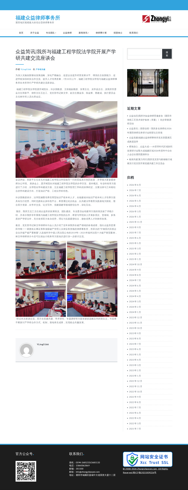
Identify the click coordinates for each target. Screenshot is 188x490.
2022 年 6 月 (135, 412)
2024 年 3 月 (135, 301)
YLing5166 (26, 69)
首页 (21, 32)
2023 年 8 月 (135, 338)
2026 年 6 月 (135, 195)
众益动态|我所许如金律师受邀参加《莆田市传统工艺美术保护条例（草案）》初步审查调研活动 (149, 119)
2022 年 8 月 (135, 402)
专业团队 (50, 32)
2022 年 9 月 (135, 396)
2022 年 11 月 (135, 386)
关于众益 (34, 32)
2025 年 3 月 (135, 248)
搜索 (167, 54)
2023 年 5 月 (135, 354)
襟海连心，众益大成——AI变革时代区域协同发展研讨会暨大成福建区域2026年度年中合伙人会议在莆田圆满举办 (149, 150)
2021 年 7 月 (135, 428)
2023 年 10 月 (135, 328)
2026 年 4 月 (135, 206)
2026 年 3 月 (135, 211)
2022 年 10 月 (135, 391)
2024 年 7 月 (135, 280)
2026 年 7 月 (135, 190)
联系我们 (133, 32)
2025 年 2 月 (135, 253)
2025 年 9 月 (135, 227)
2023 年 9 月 (135, 333)
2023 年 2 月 (135, 370)
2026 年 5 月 (135, 200)
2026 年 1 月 (135, 216)
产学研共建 (40, 69)
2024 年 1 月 (135, 312)
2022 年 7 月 (135, 407)
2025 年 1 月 (135, 259)
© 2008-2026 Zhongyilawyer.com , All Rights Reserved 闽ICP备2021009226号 (145, 470)
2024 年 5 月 (135, 290)
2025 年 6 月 (135, 238)
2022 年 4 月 (135, 418)
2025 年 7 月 (135, 232)
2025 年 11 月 (135, 222)
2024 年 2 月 (135, 306)
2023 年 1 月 (135, 375)
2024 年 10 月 (135, 264)
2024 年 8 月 (135, 275)
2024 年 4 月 (135, 296)
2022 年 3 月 (135, 423)
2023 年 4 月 (135, 359)
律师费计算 (101, 32)
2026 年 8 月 (135, 184)
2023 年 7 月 (135, 344)
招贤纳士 (118, 32)
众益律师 (67, 32)
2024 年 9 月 (135, 269)
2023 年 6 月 (135, 349)
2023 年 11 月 (135, 322)
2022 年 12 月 (135, 381)
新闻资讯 (83, 32)
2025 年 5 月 (135, 243)
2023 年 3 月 (135, 365)
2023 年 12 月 (135, 317)
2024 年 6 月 (135, 285)
